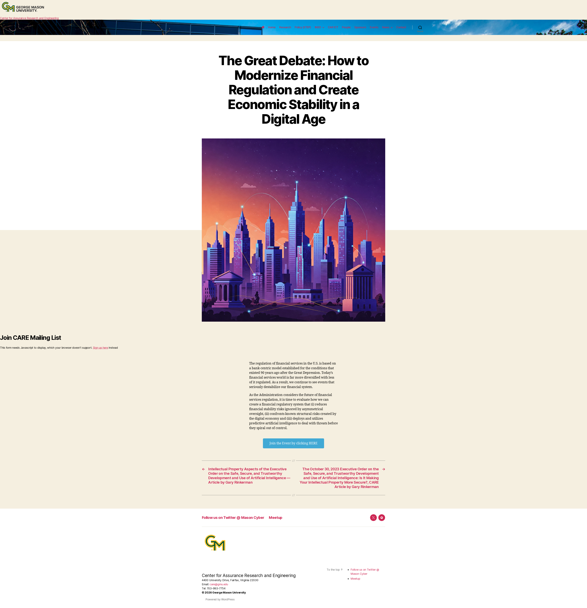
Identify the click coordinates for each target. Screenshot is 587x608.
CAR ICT (333, 27)
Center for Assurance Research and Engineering (29, 18)
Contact (401, 27)
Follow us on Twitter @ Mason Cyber (233, 517)
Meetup (275, 517)
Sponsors (360, 27)
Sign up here (100, 347)
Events (374, 27)
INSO (318, 27)
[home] (262, 27)
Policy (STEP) (303, 27)
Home (271, 27)
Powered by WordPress (220, 599)
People (346, 27)
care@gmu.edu (219, 584)
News (385, 27)
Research (285, 27)
